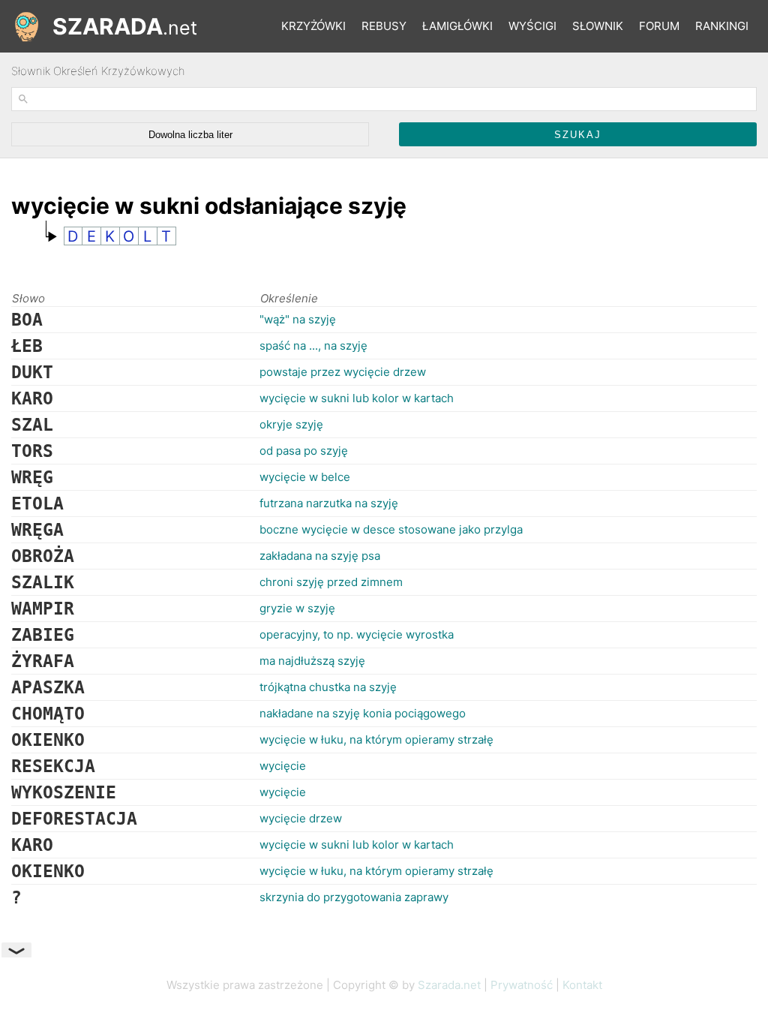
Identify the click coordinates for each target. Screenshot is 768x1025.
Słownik (597, 26)
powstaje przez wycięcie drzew (343, 372)
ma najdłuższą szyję (312, 661)
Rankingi (721, 26)
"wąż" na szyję (298, 319)
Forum (659, 26)
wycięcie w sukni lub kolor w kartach (357, 398)
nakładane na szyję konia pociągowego (363, 713)
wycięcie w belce (305, 477)
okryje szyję (291, 424)
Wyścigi (532, 26)
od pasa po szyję (304, 450)
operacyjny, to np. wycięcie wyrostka (357, 634)
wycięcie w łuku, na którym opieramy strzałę (377, 739)
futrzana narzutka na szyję (329, 503)
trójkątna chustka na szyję (328, 687)
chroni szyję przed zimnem (331, 582)
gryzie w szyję (297, 608)
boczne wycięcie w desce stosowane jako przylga (391, 529)
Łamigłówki (457, 26)
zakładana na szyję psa (320, 556)
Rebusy (384, 26)
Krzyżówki (313, 26)
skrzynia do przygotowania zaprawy (354, 897)
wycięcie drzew (301, 818)
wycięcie (283, 766)
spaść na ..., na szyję (314, 345)
